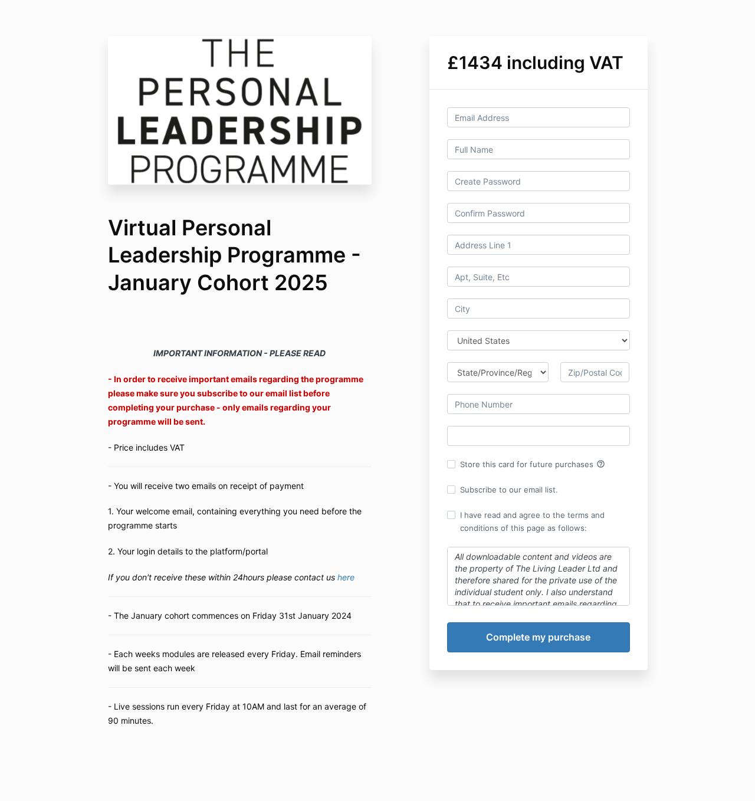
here (345, 577)
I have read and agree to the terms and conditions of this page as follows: (532, 521)
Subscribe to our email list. (509, 489)
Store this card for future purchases (532, 464)
